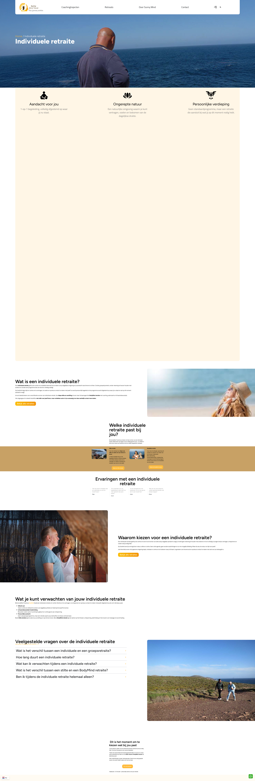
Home (18, 36)
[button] (220, 7)
